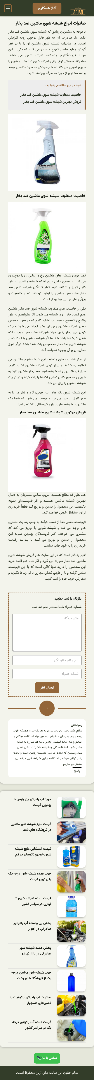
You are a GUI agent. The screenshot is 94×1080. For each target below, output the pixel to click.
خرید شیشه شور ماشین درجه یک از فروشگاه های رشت (31, 975)
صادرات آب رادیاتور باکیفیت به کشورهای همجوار (30, 1000)
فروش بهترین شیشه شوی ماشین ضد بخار (52, 102)
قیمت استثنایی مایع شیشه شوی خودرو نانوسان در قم (32, 851)
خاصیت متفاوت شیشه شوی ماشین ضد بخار (50, 95)
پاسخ (77, 770)
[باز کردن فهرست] (8, 8)
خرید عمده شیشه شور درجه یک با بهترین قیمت (29, 876)
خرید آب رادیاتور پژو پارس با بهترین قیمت (32, 802)
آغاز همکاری (47, 8)
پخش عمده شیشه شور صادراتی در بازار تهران (35, 950)
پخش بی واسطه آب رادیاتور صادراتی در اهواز (32, 926)
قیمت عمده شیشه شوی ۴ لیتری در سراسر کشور (33, 901)
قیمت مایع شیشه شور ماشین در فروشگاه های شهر (31, 827)
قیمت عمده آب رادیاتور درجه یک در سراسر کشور (31, 1025)
